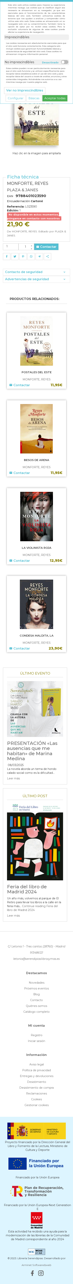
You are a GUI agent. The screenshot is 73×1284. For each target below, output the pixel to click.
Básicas (33, 98)
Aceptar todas (54, 98)
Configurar (15, 98)
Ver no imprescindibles (24, 90)
